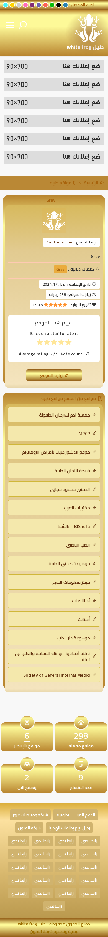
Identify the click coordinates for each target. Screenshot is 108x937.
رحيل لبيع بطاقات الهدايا (69, 828)
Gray (60, 269)
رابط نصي (89, 841)
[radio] (68, 343)
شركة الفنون (29, 828)
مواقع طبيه (61, 183)
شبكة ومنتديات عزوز (30, 815)
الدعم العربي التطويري (75, 815)
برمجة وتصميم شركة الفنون (54, 931)
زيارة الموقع (52, 375)
